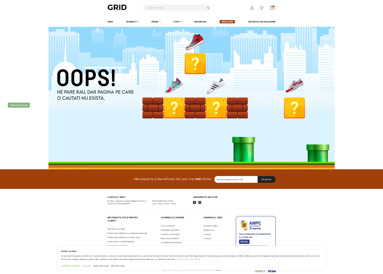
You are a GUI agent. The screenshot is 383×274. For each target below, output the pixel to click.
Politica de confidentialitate (120, 241)
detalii (244, 242)
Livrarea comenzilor (170, 234)
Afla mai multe (118, 266)
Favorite (262, 8)
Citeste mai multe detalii (188, 259)
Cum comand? (168, 226)
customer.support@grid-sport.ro (131, 201)
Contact (207, 238)
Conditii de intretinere (171, 242)
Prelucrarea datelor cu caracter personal (127, 233)
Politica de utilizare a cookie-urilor (123, 237)
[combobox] (177, 8)
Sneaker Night (210, 226)
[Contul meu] (252, 7)
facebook (194, 202)
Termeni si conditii (116, 229)
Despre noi (208, 230)
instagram (199, 202)
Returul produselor (170, 238)
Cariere (207, 234)
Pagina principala (19, 105)
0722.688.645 (123, 203)
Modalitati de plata (170, 230)
